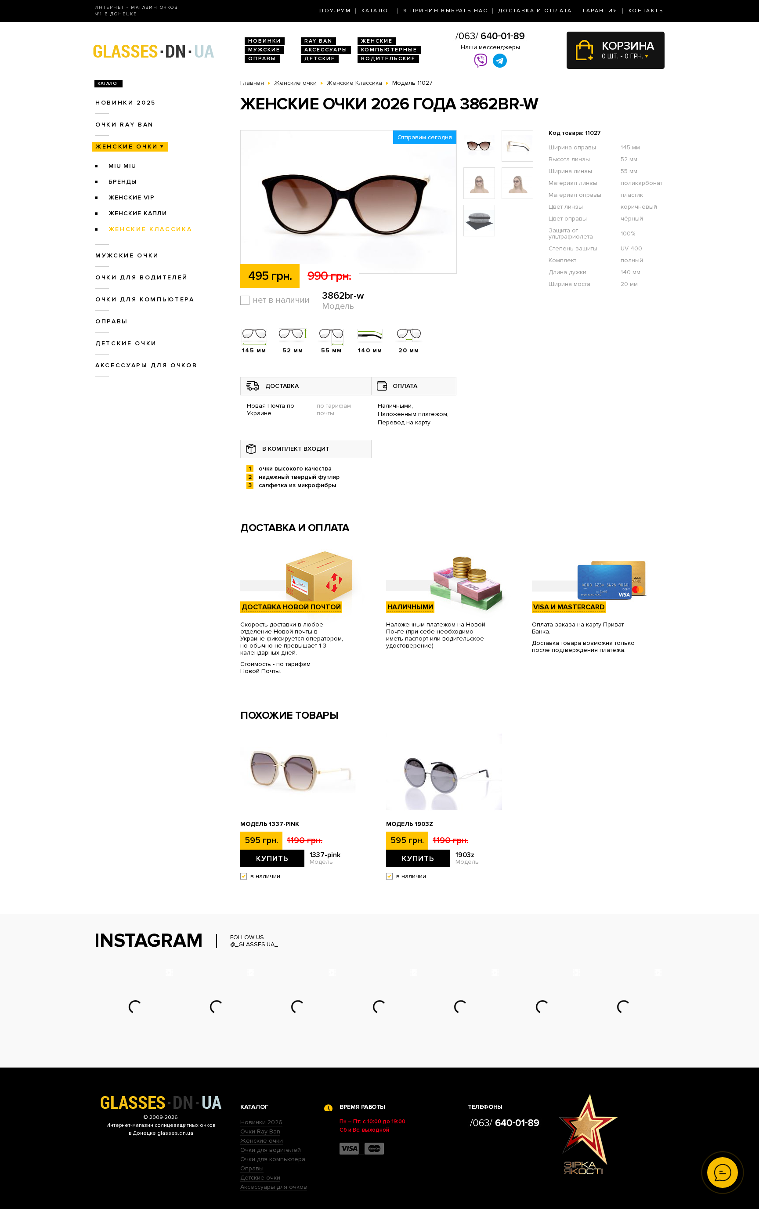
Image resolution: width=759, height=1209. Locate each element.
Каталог (377, 10)
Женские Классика (150, 229)
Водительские (388, 58)
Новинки (264, 41)
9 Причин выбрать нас (445, 10)
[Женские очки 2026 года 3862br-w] (348, 202)
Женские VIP (131, 197)
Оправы (262, 58)
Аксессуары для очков (146, 365)
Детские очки (126, 343)
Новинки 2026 (261, 1122)
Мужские (264, 50)
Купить (272, 858)
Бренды (122, 181)
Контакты (647, 10)
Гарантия (600, 10)
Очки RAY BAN (124, 124)
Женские (377, 41)
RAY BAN (318, 41)
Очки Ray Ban (260, 1131)
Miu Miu (122, 166)
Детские (319, 58)
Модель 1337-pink (269, 824)
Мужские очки (127, 255)
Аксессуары (325, 50)
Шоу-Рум (334, 10)
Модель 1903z (409, 824)
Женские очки (126, 146)
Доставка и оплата (535, 10)
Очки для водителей (141, 277)
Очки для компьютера (145, 299)
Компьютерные (389, 50)
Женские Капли (137, 213)
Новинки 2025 (125, 102)
